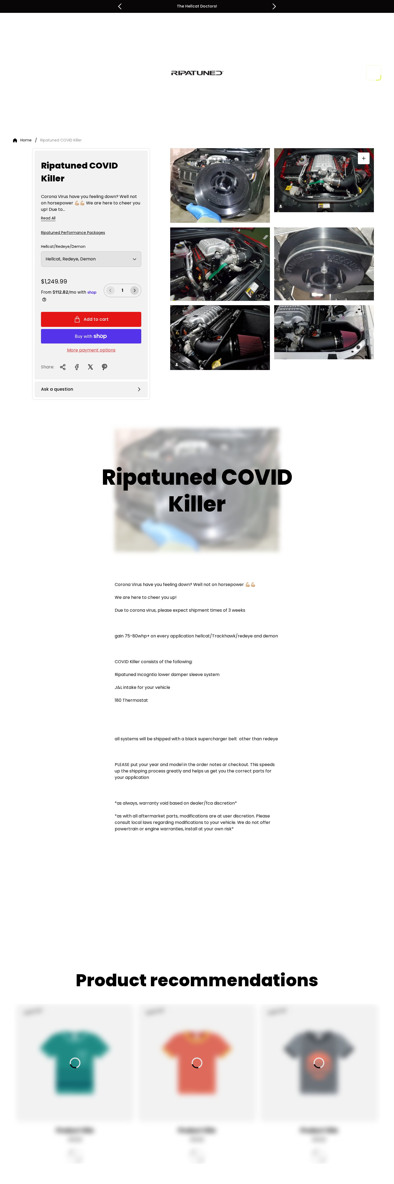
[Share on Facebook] (76, 367)
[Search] (341, 73)
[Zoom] (364, 158)
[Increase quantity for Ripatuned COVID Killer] (134, 290)
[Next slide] (274, 6)
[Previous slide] (120, 6)
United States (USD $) (304, 72)
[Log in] (356, 73)
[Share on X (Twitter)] (90, 367)
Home (26, 140)
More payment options (91, 350)
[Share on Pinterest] (104, 367)
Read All (48, 218)
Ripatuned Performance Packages (73, 232)
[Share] (62, 367)
